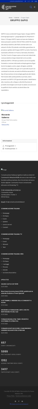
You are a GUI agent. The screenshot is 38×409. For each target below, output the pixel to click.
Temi (4, 247)
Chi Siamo (6, 216)
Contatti (5, 227)
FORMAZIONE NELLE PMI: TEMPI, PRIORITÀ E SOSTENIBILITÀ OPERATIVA (14, 320)
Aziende (16, 17)
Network (5, 244)
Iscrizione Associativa (9, 272)
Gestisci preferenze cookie (23, 396)
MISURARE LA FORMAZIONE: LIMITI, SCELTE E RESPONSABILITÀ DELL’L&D (15, 311)
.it (25, 1)
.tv (32, 1)
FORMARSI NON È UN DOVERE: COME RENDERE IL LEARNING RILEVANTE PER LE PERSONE (16, 329)
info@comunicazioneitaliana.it (19, 404)
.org (35, 1)
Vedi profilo (5, 124)
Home (10, 17)
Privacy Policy (11, 396)
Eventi (5, 219)
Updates (5, 221)
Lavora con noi (7, 224)
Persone (5, 267)
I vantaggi (6, 264)
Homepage (6, 213)
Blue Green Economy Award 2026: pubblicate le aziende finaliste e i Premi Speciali (17, 292)
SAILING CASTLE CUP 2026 (9, 284)
